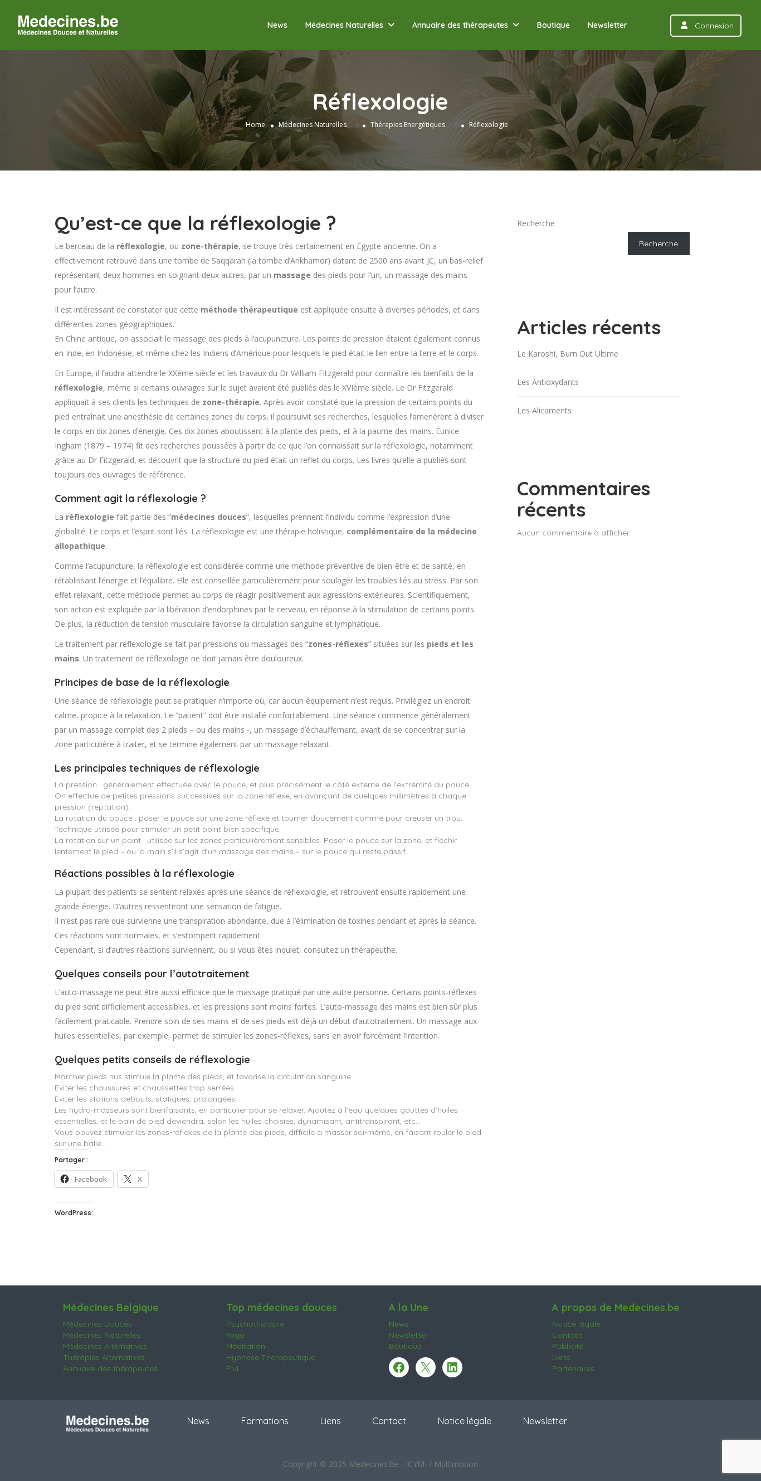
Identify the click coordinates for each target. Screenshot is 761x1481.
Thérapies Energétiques (407, 124)
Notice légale (576, 1324)
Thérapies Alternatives (104, 1357)
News (277, 25)
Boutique (553, 25)
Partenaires (573, 1368)
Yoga (235, 1335)
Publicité (567, 1346)
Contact (567, 1335)
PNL (233, 1368)
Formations (265, 1420)
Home (255, 124)
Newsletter (607, 25)
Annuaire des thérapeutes (460, 25)
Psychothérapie (255, 1324)
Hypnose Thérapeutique (270, 1357)
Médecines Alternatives (105, 1346)
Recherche (536, 223)
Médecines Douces (97, 1324)
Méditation (245, 1346)
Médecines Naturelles (344, 25)
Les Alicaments (544, 410)
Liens (561, 1357)
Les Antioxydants (548, 382)
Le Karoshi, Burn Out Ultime (567, 353)
